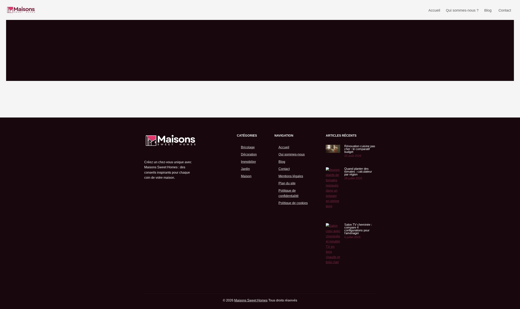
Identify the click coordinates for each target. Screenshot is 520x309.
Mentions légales (290, 176)
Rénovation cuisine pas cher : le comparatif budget (359, 148)
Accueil (434, 10)
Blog (488, 10)
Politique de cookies (293, 203)
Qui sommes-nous (291, 154)
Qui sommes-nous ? (462, 10)
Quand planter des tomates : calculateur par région (358, 171)
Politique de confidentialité (288, 193)
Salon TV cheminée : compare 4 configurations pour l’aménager (358, 229)
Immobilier (248, 161)
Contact (504, 10)
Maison (246, 176)
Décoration (249, 154)
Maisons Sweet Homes (251, 300)
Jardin (245, 169)
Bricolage (248, 147)
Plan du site (287, 183)
